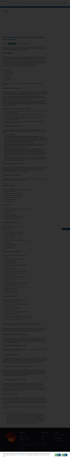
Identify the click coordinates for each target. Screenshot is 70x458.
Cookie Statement (21, 454)
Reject (64, 454)
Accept (57, 454)
